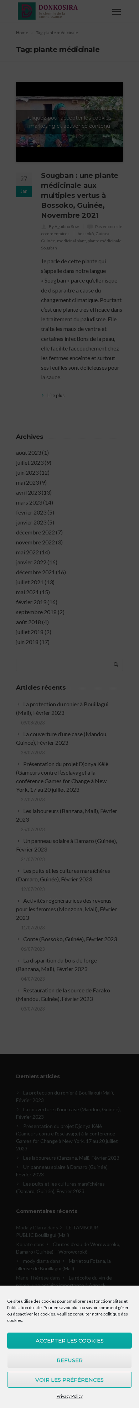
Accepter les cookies (70, 1340)
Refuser (70, 1360)
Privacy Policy (70, 1396)
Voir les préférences (69, 1379)
